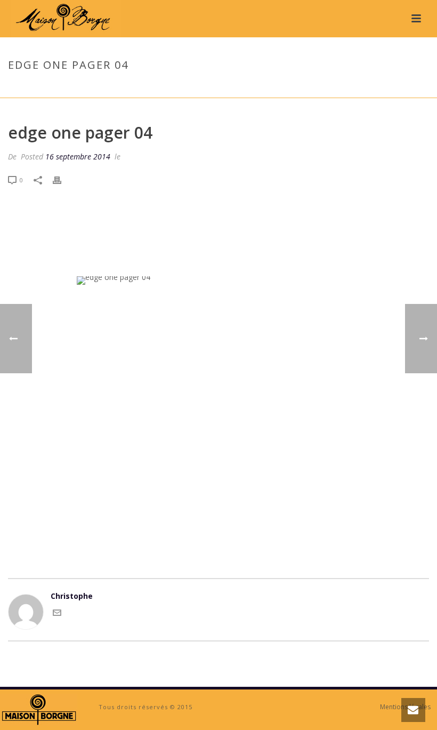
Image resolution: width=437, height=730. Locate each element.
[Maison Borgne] (38, 709)
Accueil (332, 87)
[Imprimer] (62, 179)
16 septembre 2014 (77, 156)
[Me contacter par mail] (57, 614)
